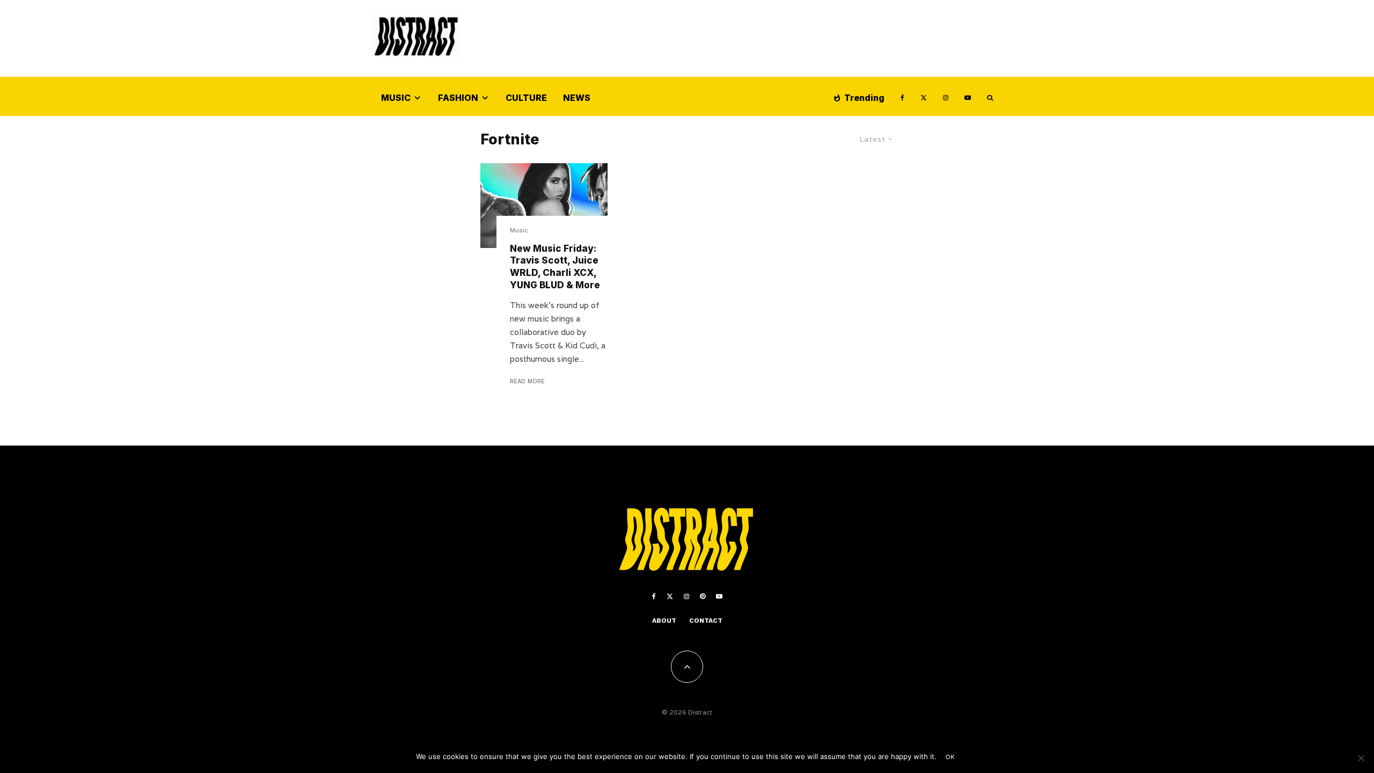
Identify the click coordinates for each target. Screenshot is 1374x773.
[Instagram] (945, 96)
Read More (527, 381)
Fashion (458, 97)
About (664, 620)
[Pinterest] (703, 596)
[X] (923, 96)
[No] (1360, 758)
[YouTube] (967, 96)
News (576, 97)
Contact (705, 620)
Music (396, 97)
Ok (950, 757)
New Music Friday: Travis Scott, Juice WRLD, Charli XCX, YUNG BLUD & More (555, 266)
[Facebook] (902, 96)
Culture (526, 97)
